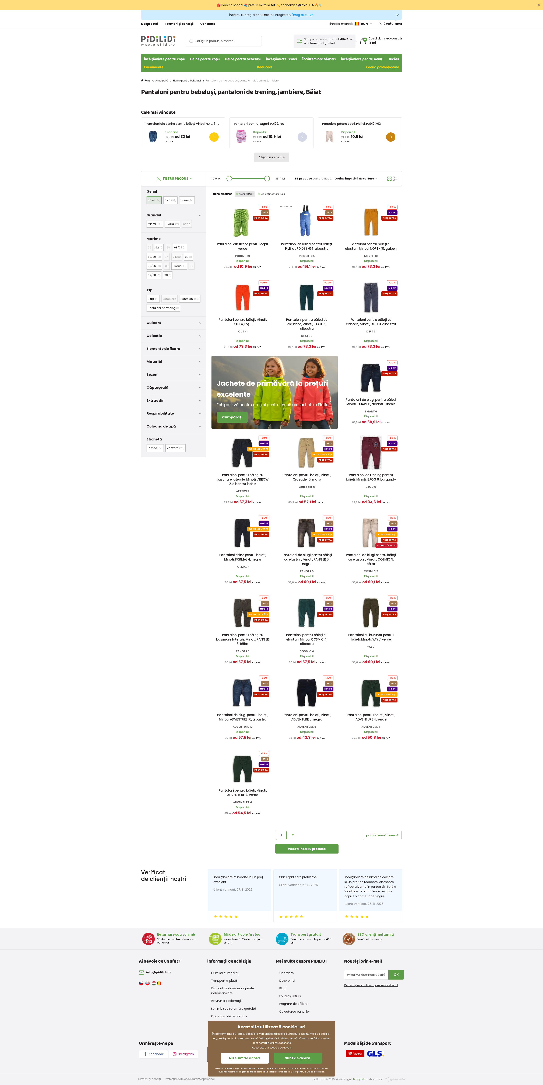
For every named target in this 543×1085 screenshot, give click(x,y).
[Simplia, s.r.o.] (395, 1079)
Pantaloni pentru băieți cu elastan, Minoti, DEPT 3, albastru (371, 321)
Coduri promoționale (382, 67)
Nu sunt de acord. (245, 1058)
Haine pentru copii (205, 59)
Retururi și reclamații (226, 1001)
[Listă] (395, 178)
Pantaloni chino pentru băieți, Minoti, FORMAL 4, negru (242, 557)
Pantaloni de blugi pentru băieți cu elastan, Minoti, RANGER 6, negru (307, 559)
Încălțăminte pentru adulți (362, 59)
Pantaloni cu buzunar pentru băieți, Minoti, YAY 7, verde (371, 637)
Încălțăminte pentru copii (164, 59)
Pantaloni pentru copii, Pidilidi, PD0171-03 (351, 124)
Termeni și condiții (179, 24)
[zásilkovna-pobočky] (356, 1054)
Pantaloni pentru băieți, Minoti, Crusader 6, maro (307, 477)
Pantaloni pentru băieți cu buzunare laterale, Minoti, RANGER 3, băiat (242, 639)
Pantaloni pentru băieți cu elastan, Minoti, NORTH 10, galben (371, 246)
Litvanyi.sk (358, 1079)
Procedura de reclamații (229, 1016)
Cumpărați (232, 417)
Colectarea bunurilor (294, 1011)
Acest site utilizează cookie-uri (271, 1047)
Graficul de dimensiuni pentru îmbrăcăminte (233, 990)
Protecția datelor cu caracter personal (190, 1079)
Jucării (394, 59)
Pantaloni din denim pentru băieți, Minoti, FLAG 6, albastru (188, 124)
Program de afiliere (293, 1004)
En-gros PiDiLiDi (290, 996)
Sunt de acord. (298, 1058)
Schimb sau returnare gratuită (233, 1008)
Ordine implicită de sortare (354, 178)
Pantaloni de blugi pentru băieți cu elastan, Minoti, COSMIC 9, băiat (371, 559)
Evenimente (154, 67)
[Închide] (539, 5)
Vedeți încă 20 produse (307, 849)
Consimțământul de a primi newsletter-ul (371, 985)
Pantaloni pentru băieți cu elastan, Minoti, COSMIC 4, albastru (306, 639)
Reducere (264, 67)
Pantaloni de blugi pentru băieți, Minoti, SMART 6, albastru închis (371, 401)
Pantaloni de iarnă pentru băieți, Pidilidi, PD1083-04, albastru (306, 246)
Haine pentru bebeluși (243, 59)
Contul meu (392, 23)
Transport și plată (224, 980)
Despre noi (149, 24)
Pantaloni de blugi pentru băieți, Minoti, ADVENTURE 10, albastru (242, 717)
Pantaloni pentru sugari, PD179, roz (259, 124)
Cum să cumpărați (225, 973)
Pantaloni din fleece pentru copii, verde (242, 246)
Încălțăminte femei (281, 59)
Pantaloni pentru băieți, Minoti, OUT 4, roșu (242, 321)
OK (396, 974)
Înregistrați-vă (302, 15)
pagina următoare (380, 835)
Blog (282, 988)
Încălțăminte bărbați (319, 59)
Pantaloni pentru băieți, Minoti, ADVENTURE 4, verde (371, 717)
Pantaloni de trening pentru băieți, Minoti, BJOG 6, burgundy (371, 477)
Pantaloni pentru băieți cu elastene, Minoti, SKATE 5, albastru (306, 324)
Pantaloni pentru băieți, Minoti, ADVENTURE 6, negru (307, 717)
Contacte (207, 24)
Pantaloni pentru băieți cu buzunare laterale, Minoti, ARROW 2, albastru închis (243, 479)
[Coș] (389, 178)
